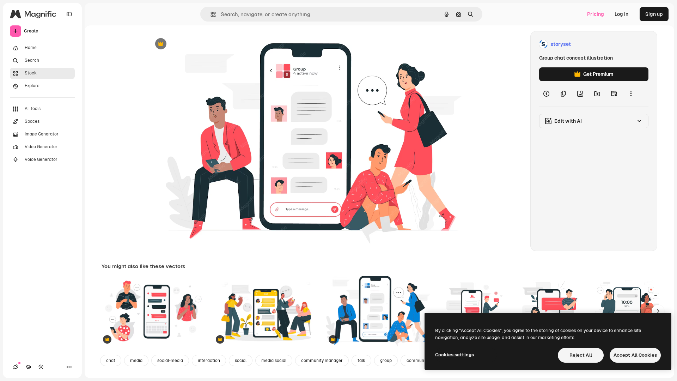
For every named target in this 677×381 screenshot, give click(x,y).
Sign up (654, 14)
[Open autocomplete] (210, 14)
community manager (322, 360)
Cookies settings (454, 355)
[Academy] (28, 367)
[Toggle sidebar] (69, 14)
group (386, 360)
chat (110, 360)
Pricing (595, 14)
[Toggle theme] (41, 367)
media (136, 360)
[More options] (631, 94)
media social (273, 360)
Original (193, 44)
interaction (209, 360)
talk (361, 360)
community (418, 360)
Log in (621, 14)
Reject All (580, 355)
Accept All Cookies (635, 355)
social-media (170, 360)
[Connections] (15, 367)
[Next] (658, 311)
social (240, 360)
